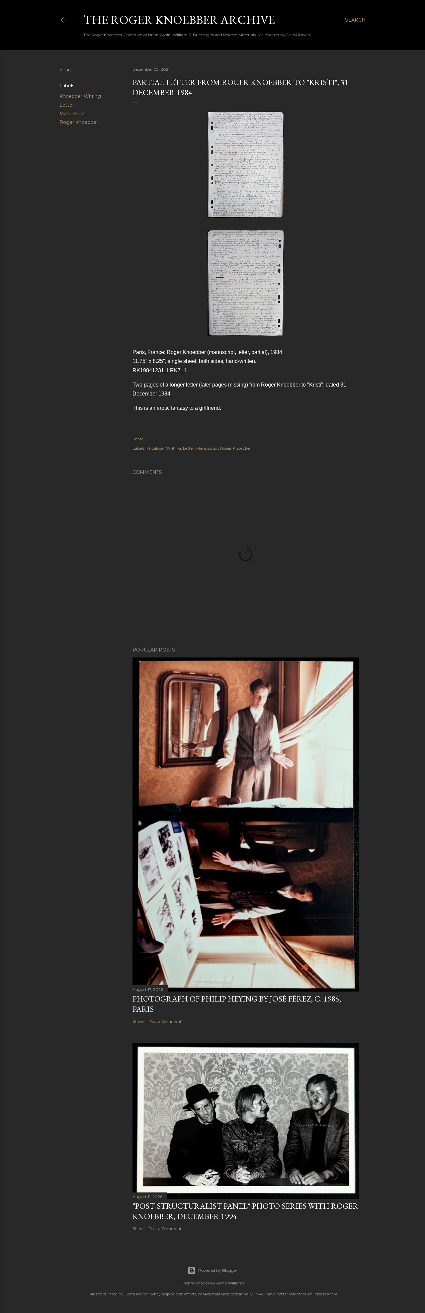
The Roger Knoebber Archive (179, 20)
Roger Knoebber (78, 122)
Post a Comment (165, 1021)
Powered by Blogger (217, 1270)
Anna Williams (230, 1282)
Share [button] (66, 70)
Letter (66, 105)
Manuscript (72, 114)
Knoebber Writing (80, 96)
